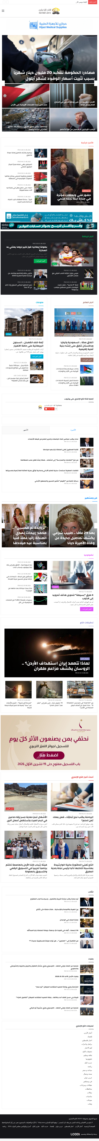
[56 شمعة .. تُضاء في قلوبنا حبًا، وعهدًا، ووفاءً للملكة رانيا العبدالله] (86, 933)
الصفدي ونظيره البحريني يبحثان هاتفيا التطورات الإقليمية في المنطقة (18, 177)
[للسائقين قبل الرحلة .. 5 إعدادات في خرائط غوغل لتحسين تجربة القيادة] (40, 577)
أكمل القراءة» (87, 360)
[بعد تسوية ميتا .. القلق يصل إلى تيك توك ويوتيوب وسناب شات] (40, 565)
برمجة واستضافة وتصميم (89, 1134)
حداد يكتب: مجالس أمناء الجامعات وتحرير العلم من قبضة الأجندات (53, 439)
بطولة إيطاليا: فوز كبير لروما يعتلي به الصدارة (26, 249)
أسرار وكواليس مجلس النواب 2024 (19, 1126)
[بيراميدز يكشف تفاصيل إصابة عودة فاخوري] (40, 153)
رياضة (90, 1066)
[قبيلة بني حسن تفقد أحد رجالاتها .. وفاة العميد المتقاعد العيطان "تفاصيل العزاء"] (86, 1000)
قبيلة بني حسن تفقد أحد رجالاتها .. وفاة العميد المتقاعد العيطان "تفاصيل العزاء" (47, 997)
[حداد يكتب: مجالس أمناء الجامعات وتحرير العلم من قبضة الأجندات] (86, 442)
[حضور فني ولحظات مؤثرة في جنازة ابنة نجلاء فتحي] (72, 177)
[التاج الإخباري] (49, 10)
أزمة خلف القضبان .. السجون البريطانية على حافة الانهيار (28, 344)
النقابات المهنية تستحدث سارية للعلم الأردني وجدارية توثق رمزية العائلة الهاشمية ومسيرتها (42, 470)
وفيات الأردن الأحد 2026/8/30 (66, 976)
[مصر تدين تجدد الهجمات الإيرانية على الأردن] (26, 96)
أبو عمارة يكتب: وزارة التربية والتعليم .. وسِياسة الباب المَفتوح (54, 899)
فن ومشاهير (87, 1081)
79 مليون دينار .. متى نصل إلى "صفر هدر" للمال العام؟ (50, 704)
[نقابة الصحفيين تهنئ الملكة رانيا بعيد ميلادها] (86, 452)
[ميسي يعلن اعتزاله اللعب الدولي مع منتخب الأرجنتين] (89, 273)
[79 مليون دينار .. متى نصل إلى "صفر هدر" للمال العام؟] (49, 689)
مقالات (89, 1093)
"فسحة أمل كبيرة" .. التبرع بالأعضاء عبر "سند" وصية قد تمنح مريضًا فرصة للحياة (18, 705)
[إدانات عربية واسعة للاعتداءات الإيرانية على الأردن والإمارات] (86, 369)
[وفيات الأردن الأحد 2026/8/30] (86, 979)
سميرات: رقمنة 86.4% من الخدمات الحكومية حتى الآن (19, 601)
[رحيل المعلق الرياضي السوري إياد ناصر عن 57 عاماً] (40, 285)
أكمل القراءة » (40, 261)
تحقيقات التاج (87, 1052)
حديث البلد (88, 1063)
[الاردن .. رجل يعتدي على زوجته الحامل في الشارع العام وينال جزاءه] (73, 96)
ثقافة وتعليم (88, 1055)
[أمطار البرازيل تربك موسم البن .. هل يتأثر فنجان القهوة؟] (36, 378)
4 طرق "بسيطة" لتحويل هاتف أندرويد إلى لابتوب (72, 597)
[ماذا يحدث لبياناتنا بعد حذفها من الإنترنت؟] (40, 588)
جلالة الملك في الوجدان (69, 920)
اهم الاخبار (88, 1048)
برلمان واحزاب (86, 1044)
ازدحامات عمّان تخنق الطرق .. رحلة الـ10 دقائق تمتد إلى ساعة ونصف (27, 128)
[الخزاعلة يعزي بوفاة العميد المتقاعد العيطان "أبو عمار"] (86, 990)
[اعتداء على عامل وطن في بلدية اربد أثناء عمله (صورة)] (40, 188)
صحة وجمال (87, 1074)
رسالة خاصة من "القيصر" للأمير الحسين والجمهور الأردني (56, 481)
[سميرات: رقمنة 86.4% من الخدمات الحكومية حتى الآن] (40, 600)
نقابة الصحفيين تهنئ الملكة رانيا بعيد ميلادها (60, 449)
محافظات (88, 1089)
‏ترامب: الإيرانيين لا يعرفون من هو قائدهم (77, 129)
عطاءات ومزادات (86, 1085)
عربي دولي (88, 1078)
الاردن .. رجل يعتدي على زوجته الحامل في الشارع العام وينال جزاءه (74, 103)
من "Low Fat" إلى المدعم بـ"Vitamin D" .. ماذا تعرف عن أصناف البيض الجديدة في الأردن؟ (80, 705)
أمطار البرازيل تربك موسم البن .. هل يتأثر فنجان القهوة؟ (17, 379)
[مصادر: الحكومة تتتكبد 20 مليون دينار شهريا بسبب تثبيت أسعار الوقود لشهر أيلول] (49, 59)
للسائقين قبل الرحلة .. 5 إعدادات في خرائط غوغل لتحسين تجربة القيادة (19, 578)
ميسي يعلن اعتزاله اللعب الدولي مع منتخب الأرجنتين (65, 274)
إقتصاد (90, 1037)
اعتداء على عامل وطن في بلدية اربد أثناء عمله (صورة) (19, 189)
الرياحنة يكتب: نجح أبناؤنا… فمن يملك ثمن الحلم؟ (73, 819)
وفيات (90, 1104)
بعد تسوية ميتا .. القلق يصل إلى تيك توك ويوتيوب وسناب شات (19, 566)
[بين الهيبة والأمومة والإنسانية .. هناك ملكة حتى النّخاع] (86, 912)
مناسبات (89, 1096)
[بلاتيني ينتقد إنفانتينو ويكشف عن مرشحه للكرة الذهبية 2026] (40, 273)
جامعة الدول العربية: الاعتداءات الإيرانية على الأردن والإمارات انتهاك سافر (67, 383)
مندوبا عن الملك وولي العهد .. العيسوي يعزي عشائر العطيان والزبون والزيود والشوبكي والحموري (44, 967)
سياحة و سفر (87, 1070)
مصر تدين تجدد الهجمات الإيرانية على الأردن (29, 105)
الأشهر (25, 430)
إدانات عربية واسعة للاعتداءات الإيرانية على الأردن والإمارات (67, 370)
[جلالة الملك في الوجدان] (86, 923)
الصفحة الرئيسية (89, 1126)
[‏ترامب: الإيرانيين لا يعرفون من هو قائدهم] (73, 120)
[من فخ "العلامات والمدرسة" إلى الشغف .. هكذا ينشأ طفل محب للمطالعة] (86, 463)
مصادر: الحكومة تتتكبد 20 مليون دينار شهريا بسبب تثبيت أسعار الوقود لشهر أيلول (54, 75)
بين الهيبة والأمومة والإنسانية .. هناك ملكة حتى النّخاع (57, 909)
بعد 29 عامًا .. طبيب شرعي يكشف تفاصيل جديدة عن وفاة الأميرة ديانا (74, 538)
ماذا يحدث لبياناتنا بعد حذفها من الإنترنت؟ (20, 589)
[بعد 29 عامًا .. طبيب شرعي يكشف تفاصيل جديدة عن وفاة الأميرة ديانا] (73, 525)
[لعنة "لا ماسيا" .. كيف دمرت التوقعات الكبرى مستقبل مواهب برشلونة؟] (86, 285)
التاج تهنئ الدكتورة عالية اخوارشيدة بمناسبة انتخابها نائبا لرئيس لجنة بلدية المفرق (72, 868)
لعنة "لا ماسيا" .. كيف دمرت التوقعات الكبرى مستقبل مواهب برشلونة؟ (66, 287)
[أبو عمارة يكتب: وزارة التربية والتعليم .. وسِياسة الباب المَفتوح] (86, 902)
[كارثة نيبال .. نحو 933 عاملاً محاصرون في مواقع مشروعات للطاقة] (36, 365)
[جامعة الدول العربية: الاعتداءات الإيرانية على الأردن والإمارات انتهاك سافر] (86, 381)
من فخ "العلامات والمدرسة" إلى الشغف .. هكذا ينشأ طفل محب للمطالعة (49, 460)
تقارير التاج (36, 1126)
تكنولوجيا (89, 1059)
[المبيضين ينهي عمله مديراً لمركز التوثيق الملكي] (42, 164)
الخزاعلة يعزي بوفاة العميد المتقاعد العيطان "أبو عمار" (56, 987)
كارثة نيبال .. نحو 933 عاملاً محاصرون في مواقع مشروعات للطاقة (17, 368)
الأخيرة (73, 430)
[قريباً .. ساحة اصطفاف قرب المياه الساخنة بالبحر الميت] (41, 200)
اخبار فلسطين (87, 1040)
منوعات (89, 1100)
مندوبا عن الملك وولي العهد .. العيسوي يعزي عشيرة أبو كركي (53, 1007)
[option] (49, 83)
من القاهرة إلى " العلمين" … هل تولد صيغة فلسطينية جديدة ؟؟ (53, 940)
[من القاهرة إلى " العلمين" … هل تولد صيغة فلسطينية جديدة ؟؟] (86, 944)
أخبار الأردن (88, 1033)
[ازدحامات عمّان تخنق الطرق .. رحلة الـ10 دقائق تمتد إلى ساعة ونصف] (26, 120)
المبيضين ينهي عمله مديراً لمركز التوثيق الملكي (20, 165)
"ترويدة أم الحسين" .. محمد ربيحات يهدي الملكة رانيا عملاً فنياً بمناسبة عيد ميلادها (29, 535)
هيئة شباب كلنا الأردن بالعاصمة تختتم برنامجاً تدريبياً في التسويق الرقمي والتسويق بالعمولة (26, 868)
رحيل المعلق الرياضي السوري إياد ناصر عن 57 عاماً (18, 286)
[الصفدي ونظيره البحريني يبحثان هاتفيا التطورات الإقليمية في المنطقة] (40, 176)
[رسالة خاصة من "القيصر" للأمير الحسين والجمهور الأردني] (86, 484)
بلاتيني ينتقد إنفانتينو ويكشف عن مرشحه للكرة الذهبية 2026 (20, 274)
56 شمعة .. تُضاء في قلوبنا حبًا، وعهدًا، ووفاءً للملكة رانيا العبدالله (52, 930)
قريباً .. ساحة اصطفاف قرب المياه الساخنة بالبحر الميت (20, 200)
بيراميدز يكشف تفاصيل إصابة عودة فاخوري (19, 154)
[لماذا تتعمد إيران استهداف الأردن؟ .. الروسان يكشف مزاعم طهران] (48, 653)
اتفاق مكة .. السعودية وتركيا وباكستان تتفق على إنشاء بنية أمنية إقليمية (76, 345)
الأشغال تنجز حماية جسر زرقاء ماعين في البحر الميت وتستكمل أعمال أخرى (27, 819)
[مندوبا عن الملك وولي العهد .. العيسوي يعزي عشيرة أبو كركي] (86, 1011)
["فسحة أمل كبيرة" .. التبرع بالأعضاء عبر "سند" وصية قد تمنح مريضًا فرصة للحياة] (18, 689)
